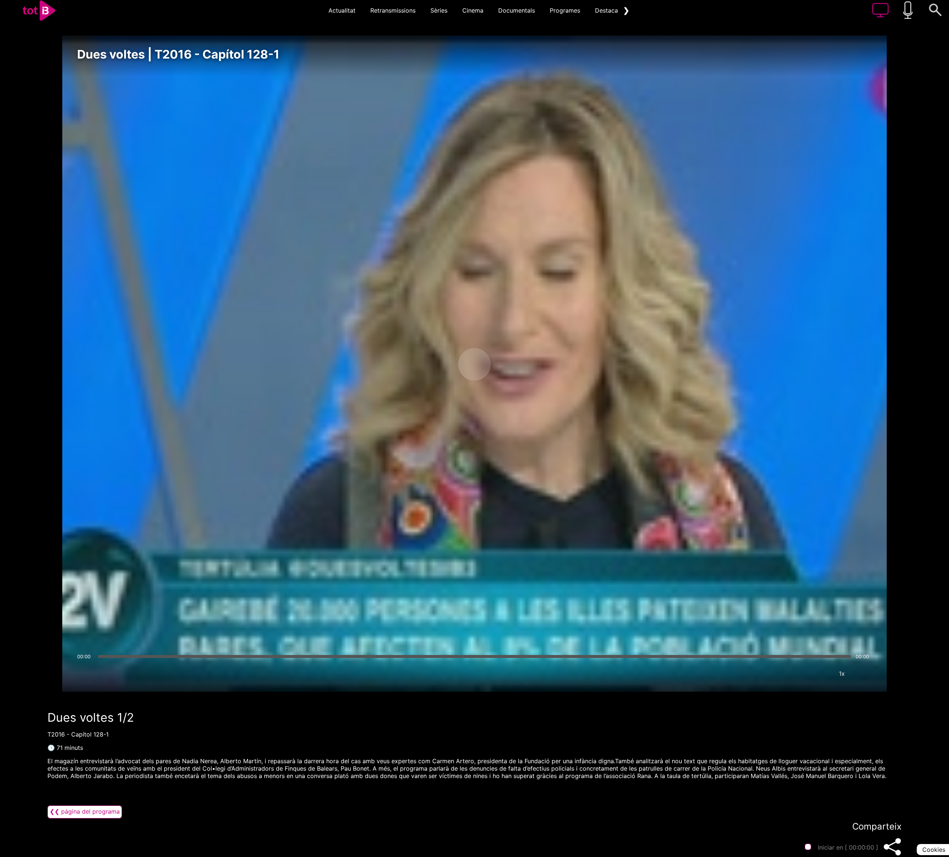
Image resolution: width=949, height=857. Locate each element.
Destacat (607, 10)
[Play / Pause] (474, 364)
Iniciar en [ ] (848, 847)
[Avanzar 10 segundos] (513, 364)
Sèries (438, 10)
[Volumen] (85, 673)
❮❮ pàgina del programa (85, 811)
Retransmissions (393, 10)
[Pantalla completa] (864, 673)
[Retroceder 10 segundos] (435, 364)
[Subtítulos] (797, 673)
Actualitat (342, 10)
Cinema (472, 10)
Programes (565, 10)
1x (842, 673)
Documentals (516, 10)
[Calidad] (819, 673)
